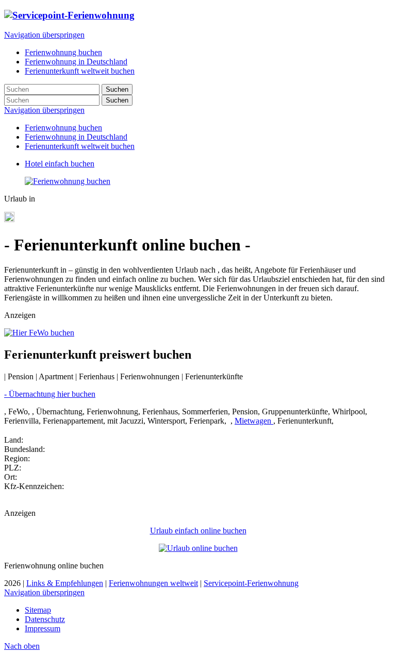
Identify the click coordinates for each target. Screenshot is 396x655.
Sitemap (38, 610)
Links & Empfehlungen (64, 583)
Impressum (42, 628)
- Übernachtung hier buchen (49, 394)
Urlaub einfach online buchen (198, 530)
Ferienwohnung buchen (63, 127)
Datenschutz (45, 619)
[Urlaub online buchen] (198, 548)
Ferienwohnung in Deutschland (76, 136)
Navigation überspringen (44, 34)
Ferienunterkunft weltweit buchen (80, 146)
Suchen (117, 89)
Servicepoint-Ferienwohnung (251, 583)
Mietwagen (254, 420)
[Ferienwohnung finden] (67, 181)
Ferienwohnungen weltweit (153, 583)
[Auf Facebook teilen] (9, 219)
